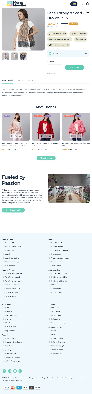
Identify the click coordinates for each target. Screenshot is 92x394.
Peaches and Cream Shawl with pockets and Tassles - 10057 (15, 144)
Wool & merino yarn (12, 262)
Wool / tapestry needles (60, 258)
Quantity (50, 61)
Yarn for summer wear (13, 285)
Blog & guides (56, 292)
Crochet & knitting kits (59, 273)
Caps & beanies (11, 315)
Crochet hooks (56, 242)
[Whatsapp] (20, 371)
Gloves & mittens (11, 327)
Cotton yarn (9, 242)
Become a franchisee (59, 323)
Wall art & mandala (12, 357)
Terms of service (57, 350)
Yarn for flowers (11, 296)
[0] (87, 4)
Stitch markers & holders (60, 250)
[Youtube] (15, 371)
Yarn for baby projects (13, 273)
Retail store (55, 319)
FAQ (53, 334)
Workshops (55, 311)
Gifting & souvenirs (12, 361)
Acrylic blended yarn (12, 258)
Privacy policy (56, 353)
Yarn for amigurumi (12, 277)
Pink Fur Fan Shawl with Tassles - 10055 (76, 144)
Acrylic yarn (9, 254)
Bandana (8, 311)
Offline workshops (58, 285)
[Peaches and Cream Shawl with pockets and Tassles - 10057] (16, 127)
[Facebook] (4, 371)
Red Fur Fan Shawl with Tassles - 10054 (45, 144)
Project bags (56, 254)
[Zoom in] (39, 12)
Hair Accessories (11, 323)
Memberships (56, 315)
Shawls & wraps (11, 338)
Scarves (8, 319)
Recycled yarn (10, 266)
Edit (85, 53)
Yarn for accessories (12, 289)
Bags (7, 307)
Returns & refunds (58, 342)
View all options (46, 158)
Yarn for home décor (12, 281)
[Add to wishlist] (87, 13)
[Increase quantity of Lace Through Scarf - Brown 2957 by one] (60, 67)
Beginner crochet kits (59, 277)
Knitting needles (57, 246)
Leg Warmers (10, 331)
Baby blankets (10, 353)
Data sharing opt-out (59, 346)
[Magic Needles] (16, 4)
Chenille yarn (10, 250)
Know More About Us (13, 210)
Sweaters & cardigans (13, 342)
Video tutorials (56, 289)
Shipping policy (57, 338)
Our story (55, 307)
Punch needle (56, 262)
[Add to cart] (16, 136)
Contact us (55, 330)
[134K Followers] (10, 371)
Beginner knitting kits (59, 281)
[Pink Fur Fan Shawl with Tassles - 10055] (76, 127)
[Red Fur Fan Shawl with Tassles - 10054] (46, 127)
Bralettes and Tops (12, 346)
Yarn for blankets (11, 292)
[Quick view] (20, 136)
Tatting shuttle (56, 266)
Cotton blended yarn (13, 246)
